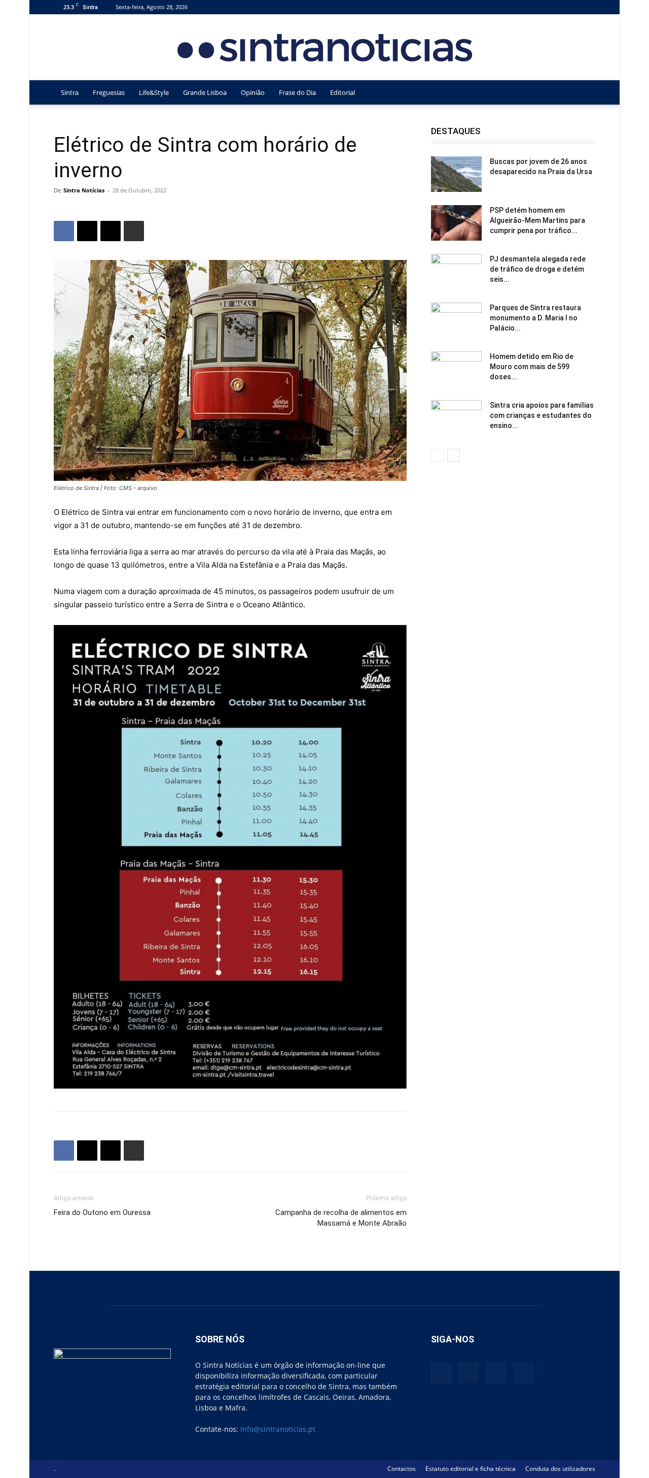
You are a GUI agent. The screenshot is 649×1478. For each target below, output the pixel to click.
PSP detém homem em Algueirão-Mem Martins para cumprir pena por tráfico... (537, 220)
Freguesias (109, 92)
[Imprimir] (134, 231)
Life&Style (154, 92)
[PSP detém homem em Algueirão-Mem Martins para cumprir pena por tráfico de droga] (456, 223)
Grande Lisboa (205, 92)
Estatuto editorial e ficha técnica (470, 1468)
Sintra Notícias (83, 190)
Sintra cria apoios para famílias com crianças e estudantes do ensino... (542, 415)
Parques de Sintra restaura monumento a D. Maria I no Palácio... (535, 318)
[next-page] (453, 455)
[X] (571, 7)
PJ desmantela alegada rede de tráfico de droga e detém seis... (538, 269)
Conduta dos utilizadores (560, 1468)
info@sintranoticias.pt (277, 1429)
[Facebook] (537, 7)
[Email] (110, 231)
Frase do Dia (297, 92)
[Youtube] (587, 7)
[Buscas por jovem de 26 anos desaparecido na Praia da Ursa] (456, 174)
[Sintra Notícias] (324, 47)
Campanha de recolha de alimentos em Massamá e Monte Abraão (341, 1218)
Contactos (401, 1468)
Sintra (70, 92)
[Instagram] (554, 7)
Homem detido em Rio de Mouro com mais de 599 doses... (531, 366)
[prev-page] (437, 455)
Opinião (253, 92)
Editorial (342, 92)
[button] (583, 93)
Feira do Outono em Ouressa (102, 1212)
